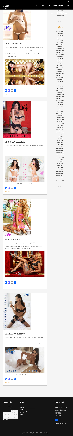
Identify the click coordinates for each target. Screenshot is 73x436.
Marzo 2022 (60, 112)
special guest (16, 47)
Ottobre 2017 (60, 179)
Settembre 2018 (60, 158)
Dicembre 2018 (60, 152)
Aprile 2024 (60, 64)
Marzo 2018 (60, 169)
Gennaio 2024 (59, 69)
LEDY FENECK (60, 16)
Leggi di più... (8, 94)
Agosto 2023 (60, 79)
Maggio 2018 (60, 165)
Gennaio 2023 (59, 92)
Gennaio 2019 (59, 150)
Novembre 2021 (60, 119)
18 (3, 416)
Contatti (68, 5)
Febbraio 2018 (59, 171)
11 (3, 414)
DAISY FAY (60, 10)
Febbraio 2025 (59, 44)
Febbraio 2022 (59, 113)
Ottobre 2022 (59, 98)
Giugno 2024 (59, 60)
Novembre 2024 (60, 50)
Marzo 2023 (60, 89)
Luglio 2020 (60, 127)
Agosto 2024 (60, 56)
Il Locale (43, 5)
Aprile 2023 (60, 87)
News (11, 47)
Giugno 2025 (60, 37)
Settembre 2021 (60, 123)
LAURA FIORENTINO (15, 334)
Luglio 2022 (60, 104)
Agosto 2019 (60, 136)
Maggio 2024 (59, 62)
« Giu (4, 419)
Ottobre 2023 (59, 75)
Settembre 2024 (60, 54)
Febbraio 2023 (59, 90)
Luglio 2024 (60, 58)
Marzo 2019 (60, 146)
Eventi (49, 5)
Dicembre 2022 (60, 94)
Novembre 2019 (60, 133)
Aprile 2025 (60, 41)
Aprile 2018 (60, 167)
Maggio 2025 (59, 39)
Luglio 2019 (60, 138)
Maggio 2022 (59, 108)
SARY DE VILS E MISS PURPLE (59, 14)
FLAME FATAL (60, 12)
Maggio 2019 (60, 142)
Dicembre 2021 (60, 117)
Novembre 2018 (60, 154)
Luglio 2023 (60, 81)
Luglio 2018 (60, 161)
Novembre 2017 (60, 177)
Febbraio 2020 (59, 129)
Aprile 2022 (60, 110)
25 (3, 417)
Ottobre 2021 (60, 121)
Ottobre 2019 (60, 135)
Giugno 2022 (60, 106)
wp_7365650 (33, 47)
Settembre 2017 (60, 181)
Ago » (7, 419)
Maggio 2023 (59, 85)
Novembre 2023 (60, 73)
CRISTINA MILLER (14, 43)
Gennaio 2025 (59, 46)
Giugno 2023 (59, 83)
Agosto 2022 (60, 102)
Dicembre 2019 (60, 131)
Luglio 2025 (60, 35)
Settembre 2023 (60, 77)
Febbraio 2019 (59, 148)
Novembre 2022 (60, 96)
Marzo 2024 (60, 65)
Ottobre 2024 (59, 52)
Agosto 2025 (60, 33)
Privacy (21, 414)
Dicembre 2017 (60, 175)
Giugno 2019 (60, 140)
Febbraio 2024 (59, 67)
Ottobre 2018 (60, 156)
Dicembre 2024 (60, 48)
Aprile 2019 (60, 144)
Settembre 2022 (60, 100)
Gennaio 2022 (59, 115)
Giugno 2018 (60, 163)
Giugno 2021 (60, 125)
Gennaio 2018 (59, 173)
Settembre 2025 (60, 31)
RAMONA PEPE (12, 239)
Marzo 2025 (60, 42)
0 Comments (40, 47)
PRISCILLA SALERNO (15, 142)
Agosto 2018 (60, 159)
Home (36, 5)
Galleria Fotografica (58, 5)
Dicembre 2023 (60, 71)
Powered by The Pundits (61, 423)
